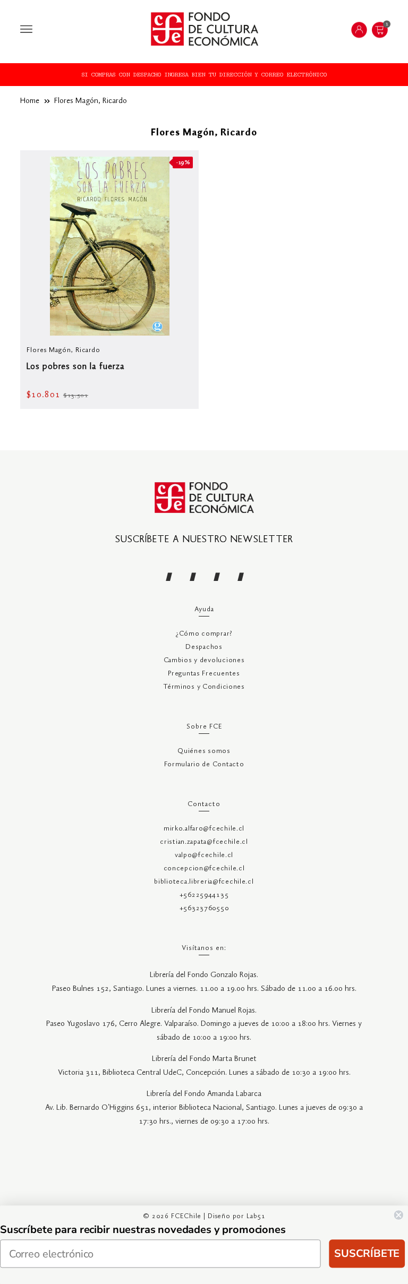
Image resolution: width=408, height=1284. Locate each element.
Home (29, 101)
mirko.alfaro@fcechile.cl (204, 829)
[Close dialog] (398, 1215)
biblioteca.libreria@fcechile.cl (203, 882)
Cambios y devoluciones (204, 660)
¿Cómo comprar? (204, 634)
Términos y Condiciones (204, 687)
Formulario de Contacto (204, 764)
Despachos (203, 647)
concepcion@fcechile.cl (204, 868)
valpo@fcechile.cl (204, 855)
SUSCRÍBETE (367, 1253)
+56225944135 (204, 895)
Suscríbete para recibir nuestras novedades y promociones (143, 1229)
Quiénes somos (203, 751)
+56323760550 (204, 908)
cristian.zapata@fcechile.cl (204, 842)
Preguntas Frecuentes (204, 674)
